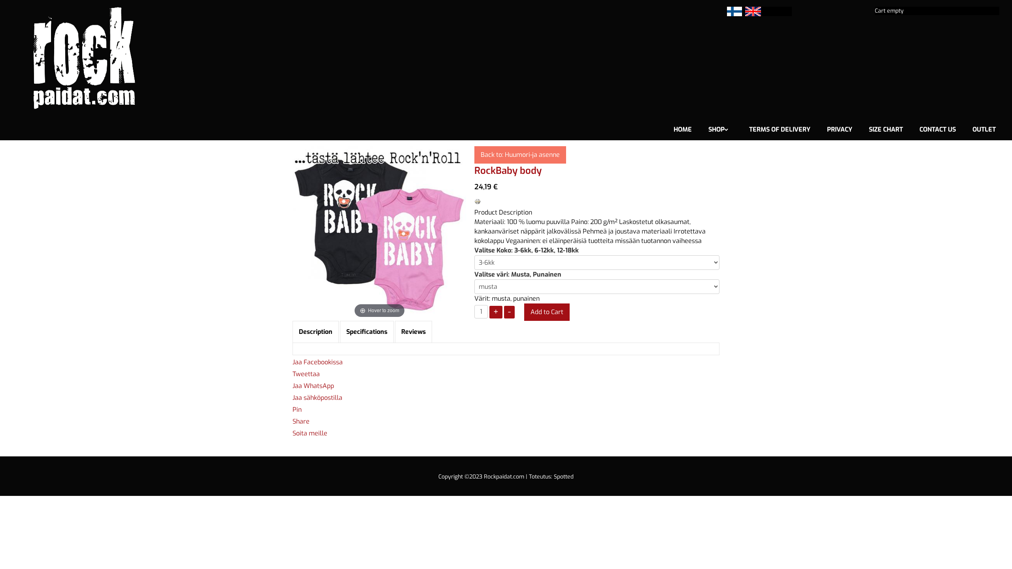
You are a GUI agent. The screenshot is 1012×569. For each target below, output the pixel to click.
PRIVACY (839, 129)
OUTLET (984, 129)
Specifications (366, 332)
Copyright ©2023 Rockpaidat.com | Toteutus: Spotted (506, 476)
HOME (683, 129)
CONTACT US (937, 129)
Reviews (413, 332)
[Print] (477, 201)
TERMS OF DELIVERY (779, 129)
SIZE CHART (886, 129)
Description (315, 332)
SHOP (716, 129)
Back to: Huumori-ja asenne (520, 155)
